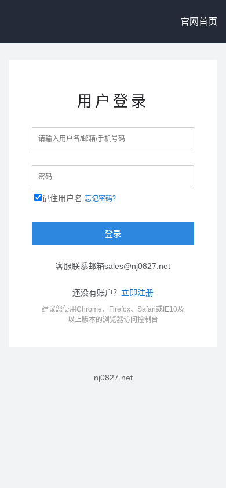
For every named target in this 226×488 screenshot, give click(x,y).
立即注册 (137, 292)
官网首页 (198, 22)
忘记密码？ (102, 199)
